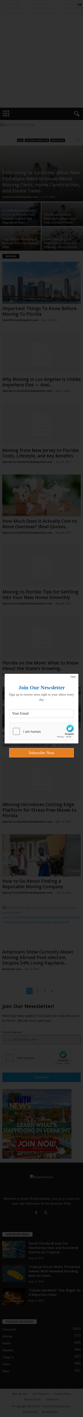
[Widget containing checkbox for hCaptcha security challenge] (41, 731)
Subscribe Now (41, 752)
